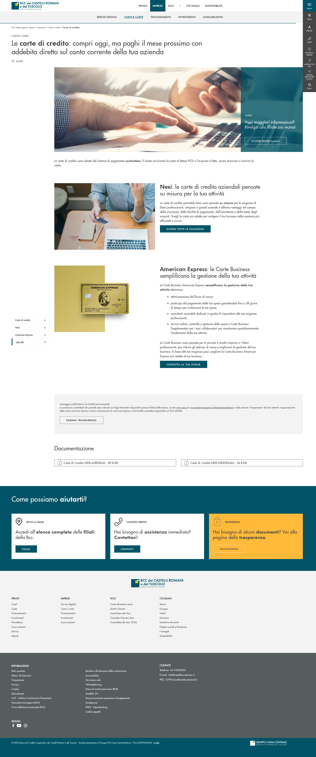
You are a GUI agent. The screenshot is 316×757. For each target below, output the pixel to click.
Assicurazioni (19, 626)
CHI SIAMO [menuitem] (193, 5)
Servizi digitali (68, 604)
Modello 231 (105, 693)
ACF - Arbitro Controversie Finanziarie (44, 698)
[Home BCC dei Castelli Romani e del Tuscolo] (35, 6)
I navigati (164, 631)
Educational (18, 693)
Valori (163, 613)
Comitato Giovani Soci (122, 617)
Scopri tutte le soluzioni (185, 229)
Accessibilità (92, 675)
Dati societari (18, 670)
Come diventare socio (121, 604)
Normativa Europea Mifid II (26, 702)
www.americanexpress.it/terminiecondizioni (211, 407)
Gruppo (164, 608)
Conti (14, 604)
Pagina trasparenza (81, 420)
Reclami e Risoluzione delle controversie (106, 670)
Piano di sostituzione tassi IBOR (102, 689)
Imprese (41, 27)
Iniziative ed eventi (169, 622)
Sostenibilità (166, 635)
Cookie (15, 689)
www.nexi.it (182, 407)
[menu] (180, 6)
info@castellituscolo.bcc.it (181, 674)
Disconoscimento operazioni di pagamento (108, 698)
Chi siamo (166, 598)
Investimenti (18, 617)
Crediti (156, 742)
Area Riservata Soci (120, 613)
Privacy (15, 684)
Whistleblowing (94, 684)
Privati (15, 598)
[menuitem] (106, 16)
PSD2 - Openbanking (109, 707)
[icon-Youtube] (19, 725)
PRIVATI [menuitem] (143, 5)
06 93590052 (178, 670)
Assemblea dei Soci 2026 (123, 622)
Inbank (15, 635)
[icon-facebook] (13, 725)
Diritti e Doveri (117, 608)
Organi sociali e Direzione (173, 626)
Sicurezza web (93, 680)
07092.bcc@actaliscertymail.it (181, 679)
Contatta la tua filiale (184, 364)
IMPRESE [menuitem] (158, 5)
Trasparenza (18, 680)
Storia (163, 604)
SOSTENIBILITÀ (214, 5)
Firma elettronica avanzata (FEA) (28, 707)
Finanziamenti (19, 613)
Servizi (15, 631)
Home (32, 27)
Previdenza (17, 622)
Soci (113, 598)
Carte (14, 608)
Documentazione (74, 448)
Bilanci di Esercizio (21, 675)
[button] (309, 6)
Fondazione (91, 702)
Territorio (164, 617)
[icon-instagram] (25, 725)
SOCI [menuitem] (171, 5)
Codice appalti (93, 711)
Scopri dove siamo (265, 141)
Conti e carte (54, 27)
